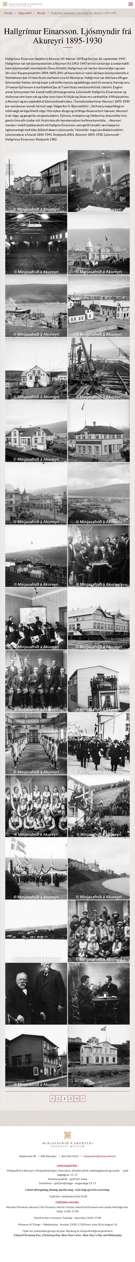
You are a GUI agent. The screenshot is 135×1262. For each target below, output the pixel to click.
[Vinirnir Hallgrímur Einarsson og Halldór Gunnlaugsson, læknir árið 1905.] (99, 994)
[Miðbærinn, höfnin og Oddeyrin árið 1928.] (99, 494)
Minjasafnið (24, 13)
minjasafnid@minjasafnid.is (99, 1156)
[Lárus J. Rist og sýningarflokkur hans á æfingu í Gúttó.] (36, 744)
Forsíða (8, 13)
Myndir (41, 13)
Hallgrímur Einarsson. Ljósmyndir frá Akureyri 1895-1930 (83, 13)
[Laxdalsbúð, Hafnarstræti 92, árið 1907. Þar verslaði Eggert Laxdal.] (36, 431)
